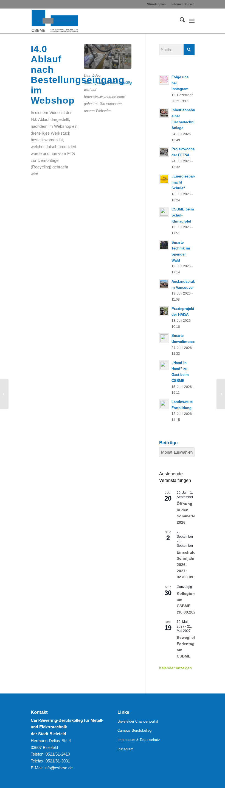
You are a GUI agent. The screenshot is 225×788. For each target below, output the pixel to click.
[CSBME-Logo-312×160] (55, 21)
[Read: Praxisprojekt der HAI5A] (164, 311)
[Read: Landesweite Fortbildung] (164, 404)
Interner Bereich (183, 4)
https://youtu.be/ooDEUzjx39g (108, 83)
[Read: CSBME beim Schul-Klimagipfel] (164, 212)
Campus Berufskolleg (134, 730)
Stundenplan (156, 4)
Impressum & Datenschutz (138, 740)
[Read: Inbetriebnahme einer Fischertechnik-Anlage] (164, 113)
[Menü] (192, 20)
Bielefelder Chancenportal (137, 721)
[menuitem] (156, 4)
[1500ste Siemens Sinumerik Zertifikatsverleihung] (220, 394)
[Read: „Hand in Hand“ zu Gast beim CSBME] (164, 365)
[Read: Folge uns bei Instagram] (164, 80)
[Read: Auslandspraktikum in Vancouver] (164, 284)
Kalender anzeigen (175, 668)
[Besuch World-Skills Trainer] (4, 394)
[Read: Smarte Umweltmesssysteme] (164, 338)
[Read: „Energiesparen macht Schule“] (164, 179)
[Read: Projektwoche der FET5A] (164, 152)
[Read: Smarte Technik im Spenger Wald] (164, 245)
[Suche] (179, 21)
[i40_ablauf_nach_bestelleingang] (107, 56)
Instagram (125, 749)
